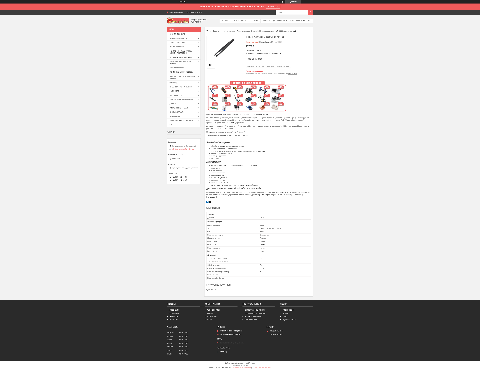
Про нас (255, 21)
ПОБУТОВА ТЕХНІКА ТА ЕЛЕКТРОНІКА (181, 100)
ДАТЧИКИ (173, 104)
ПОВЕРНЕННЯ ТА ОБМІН (297, 21)
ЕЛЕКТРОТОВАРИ (175, 116)
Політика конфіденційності (261, 367)
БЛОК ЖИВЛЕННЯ (251, 320)
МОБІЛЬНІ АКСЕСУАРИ (177, 112)
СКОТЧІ (209, 320)
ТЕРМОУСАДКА (211, 317)
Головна (225, 21)
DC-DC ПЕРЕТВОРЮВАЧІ (177, 34)
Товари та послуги (239, 21)
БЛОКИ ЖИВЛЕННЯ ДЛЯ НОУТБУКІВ (181, 121)
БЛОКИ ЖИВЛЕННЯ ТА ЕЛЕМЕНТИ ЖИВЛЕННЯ (180, 63)
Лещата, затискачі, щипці (247, 31)
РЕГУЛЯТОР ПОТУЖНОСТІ (253, 317)
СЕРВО (285, 317)
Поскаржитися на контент (241, 367)
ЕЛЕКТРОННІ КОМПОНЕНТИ (178, 38)
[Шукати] (310, 12)
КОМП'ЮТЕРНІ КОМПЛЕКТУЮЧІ (180, 108)
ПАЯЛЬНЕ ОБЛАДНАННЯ (177, 43)
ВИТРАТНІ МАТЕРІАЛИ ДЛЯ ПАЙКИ (181, 57)
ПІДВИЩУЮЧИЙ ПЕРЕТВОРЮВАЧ (255, 313)
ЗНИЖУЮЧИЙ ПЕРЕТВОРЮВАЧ (255, 310)
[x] (210, 202)
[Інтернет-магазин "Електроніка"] (178, 20)
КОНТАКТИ (273, 7)
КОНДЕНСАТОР (174, 310)
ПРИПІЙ (210, 313)
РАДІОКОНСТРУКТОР (289, 320)
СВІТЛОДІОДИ (174, 83)
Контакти (266, 21)
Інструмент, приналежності (224, 31)
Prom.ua (252, 363)
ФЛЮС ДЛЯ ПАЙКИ (213, 310)
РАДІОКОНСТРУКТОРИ (177, 68)
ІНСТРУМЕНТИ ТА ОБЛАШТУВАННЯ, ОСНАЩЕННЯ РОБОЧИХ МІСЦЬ (181, 52)
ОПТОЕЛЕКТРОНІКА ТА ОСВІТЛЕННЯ (181, 87)
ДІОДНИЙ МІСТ (174, 313)
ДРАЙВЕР (286, 313)
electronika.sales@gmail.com (183, 149)
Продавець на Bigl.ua (240, 365)
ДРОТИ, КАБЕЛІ (174, 91)
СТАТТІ (172, 125)
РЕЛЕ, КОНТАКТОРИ (176, 95)
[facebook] (207, 202)
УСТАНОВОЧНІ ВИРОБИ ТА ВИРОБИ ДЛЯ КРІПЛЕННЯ (182, 77)
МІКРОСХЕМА (174, 320)
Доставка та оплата (280, 21)
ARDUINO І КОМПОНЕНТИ (178, 47)
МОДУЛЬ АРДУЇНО (288, 310)
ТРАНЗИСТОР (174, 317)
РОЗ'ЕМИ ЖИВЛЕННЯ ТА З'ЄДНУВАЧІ (182, 72)
